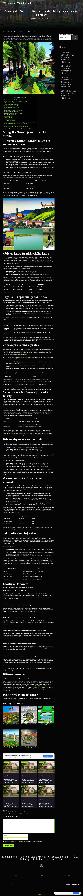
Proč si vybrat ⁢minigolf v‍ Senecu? (12, 102)
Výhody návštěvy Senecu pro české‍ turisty (13, 110)
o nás (41, 875)
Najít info (75, 37)
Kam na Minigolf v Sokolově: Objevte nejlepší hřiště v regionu (16, 813)
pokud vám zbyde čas (48, 471)
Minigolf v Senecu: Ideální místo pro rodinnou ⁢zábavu (16, 101)
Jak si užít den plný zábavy (10, 114)
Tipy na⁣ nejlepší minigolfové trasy (11, 107)
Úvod (51, 3)
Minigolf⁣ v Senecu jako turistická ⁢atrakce (13, 99)
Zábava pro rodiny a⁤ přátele (10, 108)
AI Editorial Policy (41, 894)
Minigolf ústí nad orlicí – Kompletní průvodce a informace (68, 94)
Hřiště (56, 3)
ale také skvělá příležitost (15, 433)
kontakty (68, 875)
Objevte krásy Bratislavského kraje (12, 105)
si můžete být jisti (34, 151)
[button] (78, 3)
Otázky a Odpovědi (8, 116)
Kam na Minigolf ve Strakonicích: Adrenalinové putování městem (17, 811)
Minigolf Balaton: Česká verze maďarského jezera (15, 125)
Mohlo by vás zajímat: (10, 120)
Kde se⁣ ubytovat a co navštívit (11, 111)
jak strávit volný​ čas (27, 35)
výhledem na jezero (44, 450)
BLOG (15, 875)
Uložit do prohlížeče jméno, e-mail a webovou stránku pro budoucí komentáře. (23, 841)
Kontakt (74, 3)
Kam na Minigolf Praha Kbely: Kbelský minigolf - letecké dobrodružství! (20, 122)
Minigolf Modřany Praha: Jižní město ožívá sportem (15, 123)
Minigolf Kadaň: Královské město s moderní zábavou (16, 126)
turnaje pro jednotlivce (39, 633)
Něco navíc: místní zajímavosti (12, 104)
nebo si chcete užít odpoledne (26, 357)
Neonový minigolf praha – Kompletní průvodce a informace (68, 57)
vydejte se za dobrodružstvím (41, 687)
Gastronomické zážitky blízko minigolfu (13, 113)
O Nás (68, 3)
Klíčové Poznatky (8, 117)
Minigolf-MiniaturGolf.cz (20, 3)
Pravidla (63, 3)
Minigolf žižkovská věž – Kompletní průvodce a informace (68, 82)
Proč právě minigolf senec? (10, 119)
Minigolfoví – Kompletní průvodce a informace (66, 69)
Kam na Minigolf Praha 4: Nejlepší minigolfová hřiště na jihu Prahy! (19, 128)
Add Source (76, 893)
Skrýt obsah (23, 97)
